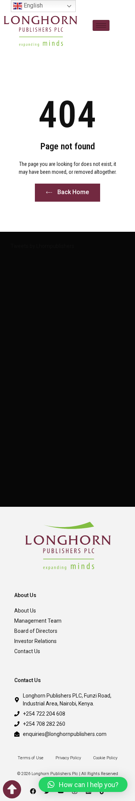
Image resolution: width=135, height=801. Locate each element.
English (32, 5)
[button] (83, 784)
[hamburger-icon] (101, 25)
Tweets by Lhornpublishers (42, 246)
